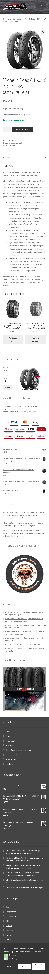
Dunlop (9, 925)
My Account (10, 741)
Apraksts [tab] (6, 157)
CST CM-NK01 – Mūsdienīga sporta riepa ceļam (22, 644)
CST (7, 921)
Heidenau (9, 930)
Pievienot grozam (22, 129)
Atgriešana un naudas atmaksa (18, 750)
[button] (43, 32)
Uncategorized (18, 19)
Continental (11, 916)
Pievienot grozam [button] (13, 339)
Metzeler (9, 939)
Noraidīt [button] (10, 966)
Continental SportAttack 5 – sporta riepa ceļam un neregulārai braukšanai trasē (24, 620)
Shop (8, 731)
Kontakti (9, 764)
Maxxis (8, 935)
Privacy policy (11, 759)
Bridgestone (11, 912)
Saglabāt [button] (24, 966)
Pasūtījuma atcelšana (14, 755)
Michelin (13, 146)
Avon (8, 907)
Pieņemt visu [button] (38, 966)
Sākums (8, 19)
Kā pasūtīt (10, 745)
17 (9, 146)
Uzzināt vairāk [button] (37, 952)
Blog (8, 736)
